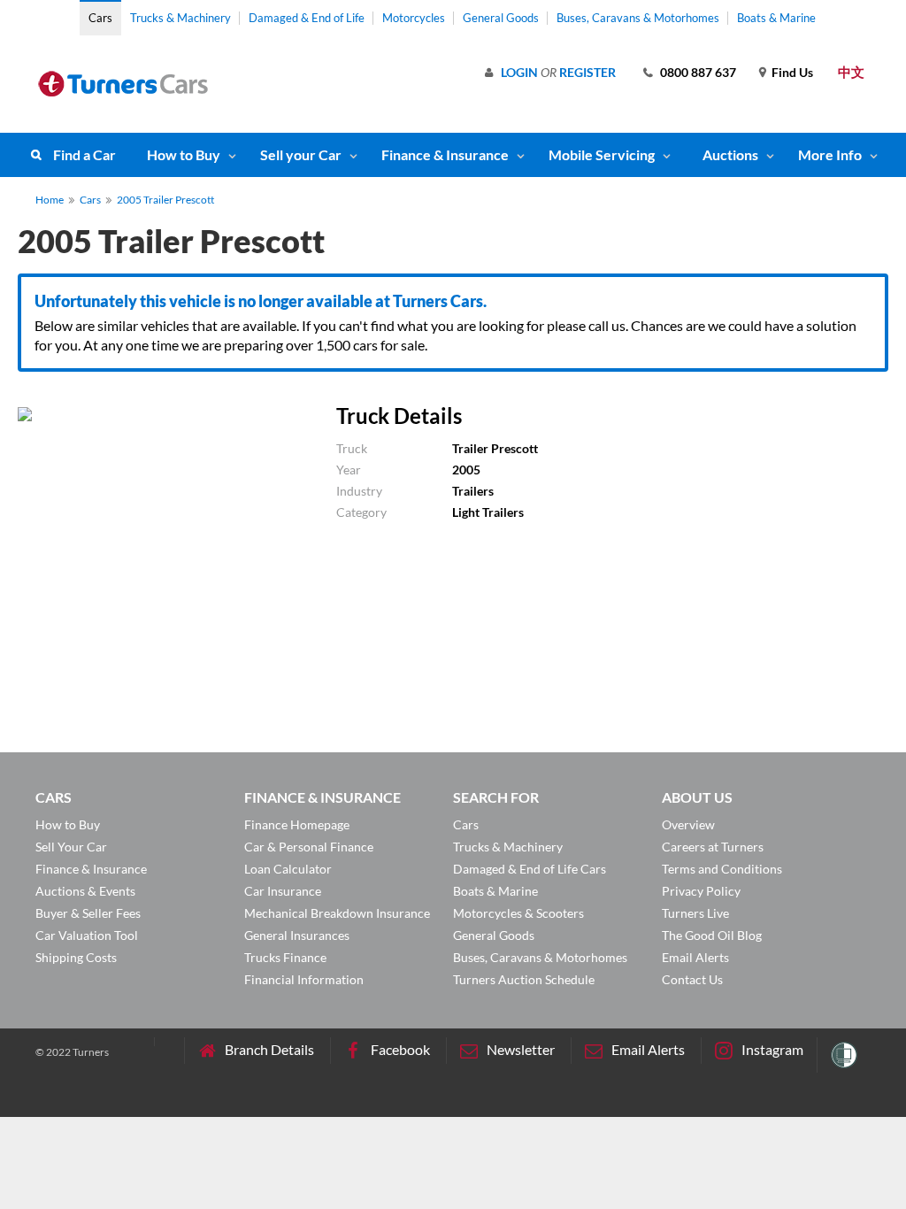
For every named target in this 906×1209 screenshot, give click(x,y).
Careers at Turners (713, 846)
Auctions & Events (85, 890)
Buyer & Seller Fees (88, 912)
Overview (688, 824)
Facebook (400, 1049)
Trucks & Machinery (180, 18)
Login (519, 72)
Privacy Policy (701, 890)
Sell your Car (301, 154)
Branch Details (269, 1049)
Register (587, 72)
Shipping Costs (76, 957)
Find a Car (84, 154)
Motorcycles (413, 18)
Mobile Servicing (602, 154)
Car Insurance (282, 890)
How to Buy (183, 154)
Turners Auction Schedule (524, 979)
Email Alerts (695, 957)
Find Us (792, 72)
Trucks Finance (285, 957)
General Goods (501, 18)
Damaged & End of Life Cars (529, 868)
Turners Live (695, 912)
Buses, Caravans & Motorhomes (638, 18)
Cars (100, 18)
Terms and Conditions (722, 868)
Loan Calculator (288, 868)
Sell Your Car (71, 846)
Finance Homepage (296, 824)
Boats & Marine (776, 18)
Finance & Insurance (445, 154)
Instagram (772, 1049)
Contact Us (692, 979)
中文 (851, 72)
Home (49, 199)
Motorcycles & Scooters (518, 912)
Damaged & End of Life (307, 18)
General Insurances (296, 935)
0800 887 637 (698, 72)
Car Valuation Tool (86, 935)
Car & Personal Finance (308, 846)
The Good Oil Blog (712, 935)
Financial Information (304, 979)
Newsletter (521, 1049)
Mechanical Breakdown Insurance (337, 912)
